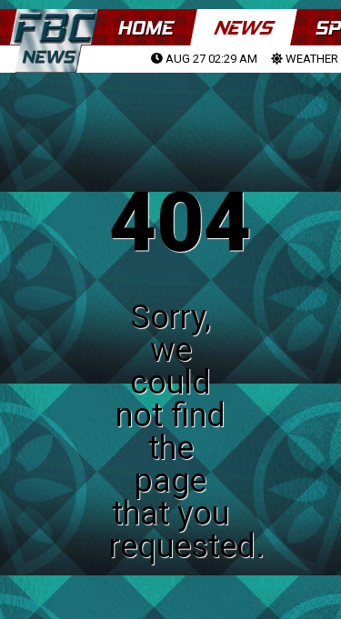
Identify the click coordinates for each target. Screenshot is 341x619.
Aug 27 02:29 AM (210, 58)
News (243, 27)
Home (145, 27)
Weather (310, 58)
